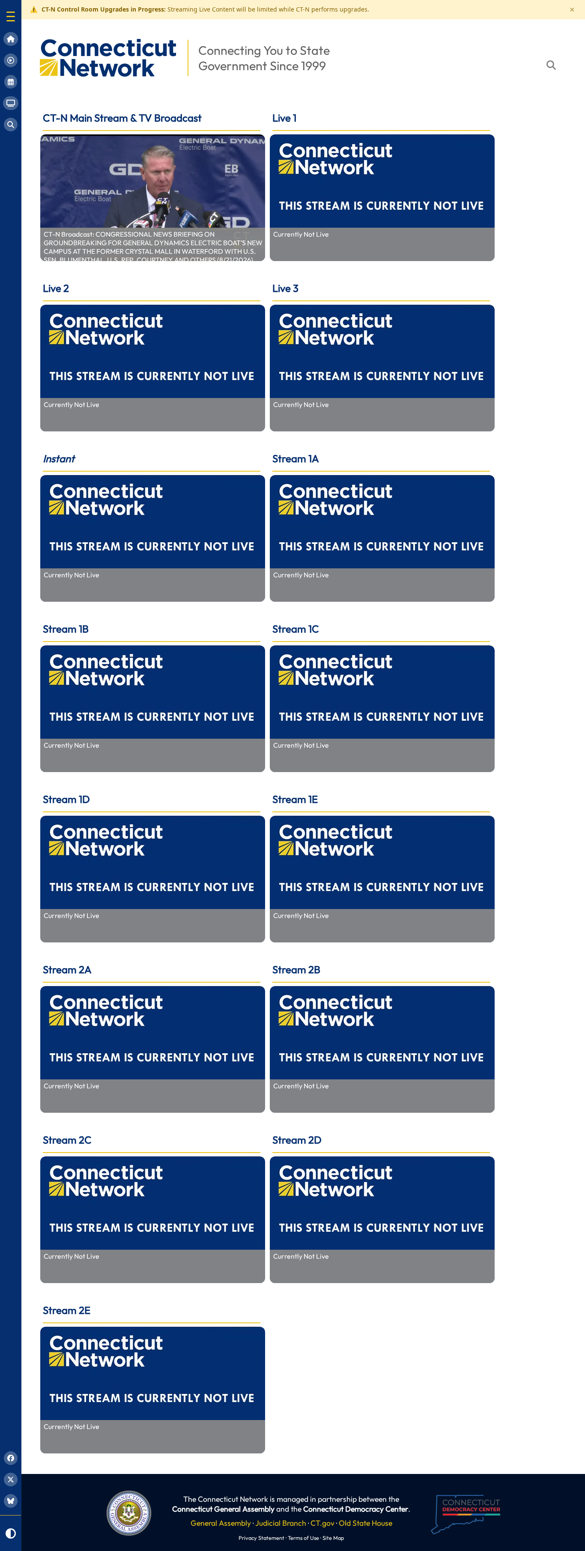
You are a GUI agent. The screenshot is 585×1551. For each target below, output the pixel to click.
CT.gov (322, 1523)
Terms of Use (303, 1537)
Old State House (365, 1523)
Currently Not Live (301, 234)
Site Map (333, 1537)
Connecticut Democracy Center (355, 1509)
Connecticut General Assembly (223, 1509)
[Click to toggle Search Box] (551, 65)
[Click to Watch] (152, 197)
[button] (10, 16)
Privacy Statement (261, 1537)
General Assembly (221, 1523)
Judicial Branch (280, 1523)
